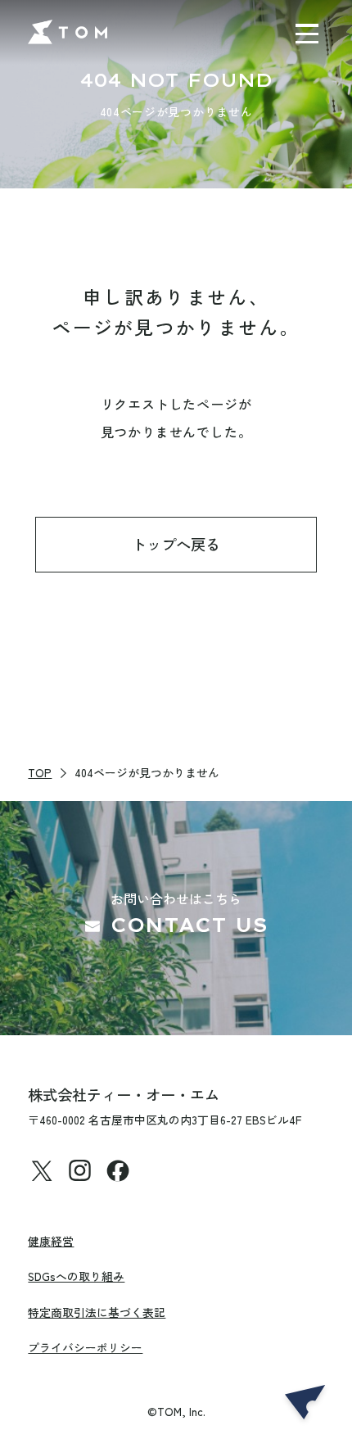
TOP (40, 772)
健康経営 (51, 1241)
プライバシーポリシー (85, 1347)
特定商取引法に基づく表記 (96, 1312)
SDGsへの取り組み (76, 1276)
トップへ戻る (176, 543)
